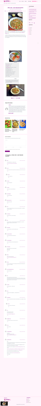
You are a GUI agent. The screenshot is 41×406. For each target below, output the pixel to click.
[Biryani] (30, 32)
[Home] (28, 399)
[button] (26, 1)
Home (20, 1)
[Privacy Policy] (29, 402)
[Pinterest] (34, 1)
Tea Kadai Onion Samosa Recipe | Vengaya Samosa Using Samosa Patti (32, 14)
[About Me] (28, 400)
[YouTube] (35, 1)
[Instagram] (33, 1)
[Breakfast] (30, 27)
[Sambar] (30, 29)
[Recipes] (28, 401)
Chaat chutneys (8, 67)
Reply (7, 164)
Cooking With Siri (20, 350)
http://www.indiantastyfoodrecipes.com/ (11, 257)
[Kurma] (30, 31)
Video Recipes (29, 1)
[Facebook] (32, 1)
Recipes (25, 1)
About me (23, 1)
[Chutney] (30, 30)
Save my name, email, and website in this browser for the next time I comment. (13, 149)
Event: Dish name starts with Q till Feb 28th (12, 163)
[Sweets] (30, 34)
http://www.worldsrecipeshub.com (19, 346)
